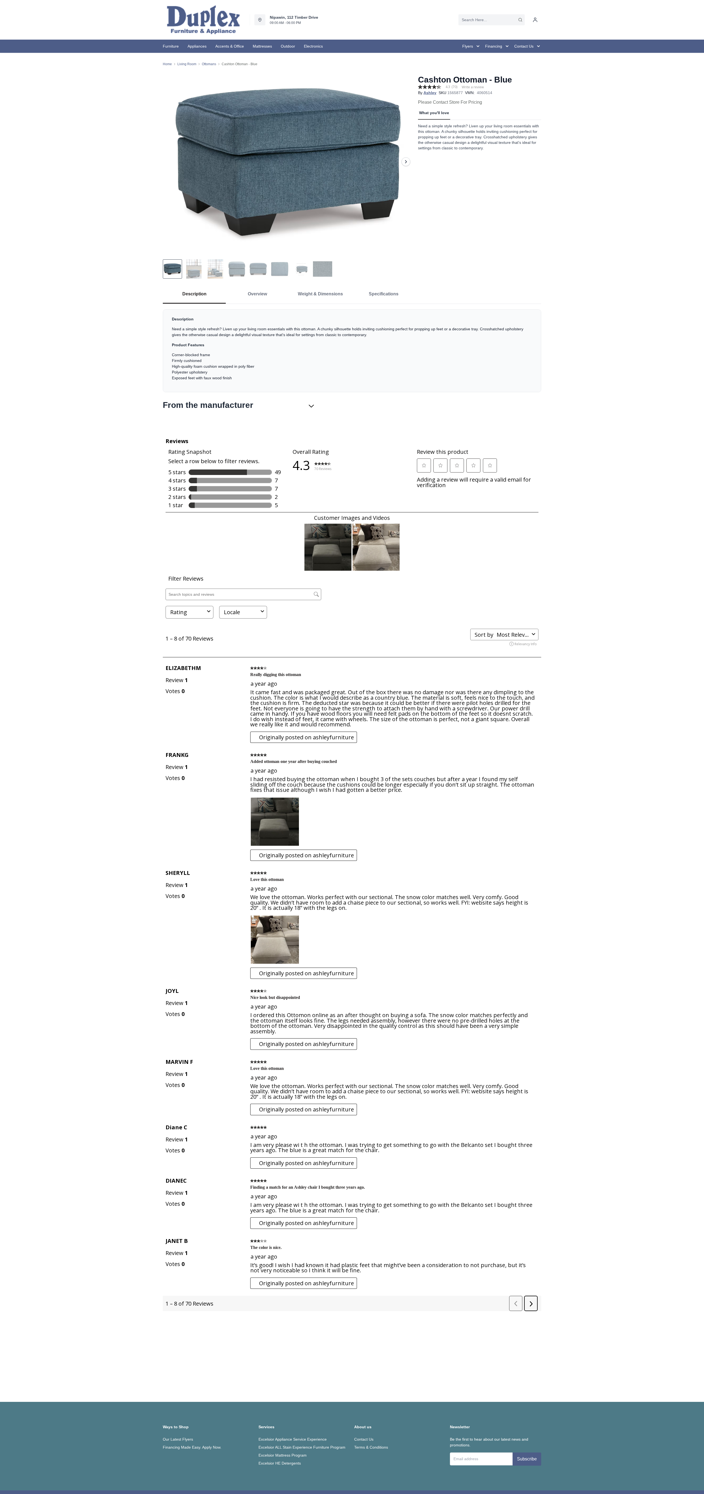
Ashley (430, 92)
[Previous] (170, 161)
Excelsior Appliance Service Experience (292, 1439)
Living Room (186, 64)
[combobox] (491, 19)
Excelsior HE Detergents (279, 1463)
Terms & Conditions (371, 1447)
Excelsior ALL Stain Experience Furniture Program (301, 1447)
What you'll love (434, 113)
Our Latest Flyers (178, 1439)
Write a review (473, 87)
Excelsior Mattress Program (282, 1455)
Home (167, 64)
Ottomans (209, 64)
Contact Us (363, 1439)
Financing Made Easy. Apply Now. (192, 1447)
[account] (535, 20)
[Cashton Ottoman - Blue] (288, 161)
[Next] (406, 161)
